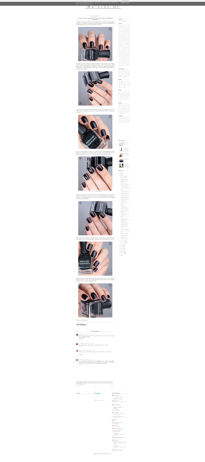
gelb (127, 94)
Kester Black (125, 44)
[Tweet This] (79, 325)
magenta (126, 96)
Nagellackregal (122, 120)
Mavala (128, 50)
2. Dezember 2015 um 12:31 (89, 343)
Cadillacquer (128, 29)
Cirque (120, 31)
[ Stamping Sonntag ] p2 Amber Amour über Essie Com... (124, 227)
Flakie (119, 82)
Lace (119, 109)
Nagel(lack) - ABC (126, 75)
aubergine (123, 93)
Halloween (125, 108)
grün (121, 95)
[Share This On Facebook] (77, 325)
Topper (128, 86)
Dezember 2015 (123, 176)
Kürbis (129, 108)
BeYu (129, 26)
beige (126, 93)
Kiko (129, 44)
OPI (121, 54)
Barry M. (126, 26)
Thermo (124, 86)
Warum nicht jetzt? (117, 428)
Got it (128, 2)
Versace (126, 62)
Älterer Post (111, 386)
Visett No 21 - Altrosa (117, 438)
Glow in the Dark (126, 82)
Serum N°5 (122, 60)
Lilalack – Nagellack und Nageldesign (118, 408)
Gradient (128, 107)
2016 (120, 173)
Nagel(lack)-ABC (94, 0)
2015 (120, 175)
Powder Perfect (123, 56)
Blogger (110, 453)
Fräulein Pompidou (117, 430)
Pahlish (126, 54)
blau (129, 93)
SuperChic (128, 61)
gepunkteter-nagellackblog (118, 437)
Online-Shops (102, 0)
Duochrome (128, 81)
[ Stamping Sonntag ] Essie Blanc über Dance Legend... (124, 212)
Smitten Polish (127, 60)
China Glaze (125, 30)
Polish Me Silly (123, 55)
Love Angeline (124, 49)
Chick (122, 30)
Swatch (123, 122)
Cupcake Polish (127, 32)
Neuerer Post (79, 386)
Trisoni (120, 62)
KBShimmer (128, 43)
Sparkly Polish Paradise (118, 422)
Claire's (122, 31)
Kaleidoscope (121, 44)
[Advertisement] (125, 131)
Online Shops (121, 121)
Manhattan (124, 50)
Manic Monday (121, 74)
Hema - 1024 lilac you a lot (118, 396)
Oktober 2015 (122, 241)
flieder (125, 94)
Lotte (80, 350)
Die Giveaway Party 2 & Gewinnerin (126, 143)
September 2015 (123, 242)
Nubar (120, 54)
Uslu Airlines (123, 62)
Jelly (122, 83)
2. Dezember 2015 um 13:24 (86, 350)
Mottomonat (127, 74)
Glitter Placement (122, 107)
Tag (125, 122)
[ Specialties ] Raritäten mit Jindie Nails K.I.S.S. (127, 154)
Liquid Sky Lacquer (126, 48)
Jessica (124, 43)
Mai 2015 (122, 248)
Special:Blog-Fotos (110, 0)
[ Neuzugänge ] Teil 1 (123, 218)
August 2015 (122, 244)
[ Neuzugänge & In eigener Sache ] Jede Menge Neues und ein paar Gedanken (126, 150)
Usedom (127, 122)
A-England (120, 25)
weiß (121, 100)
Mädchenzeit (121, 75)
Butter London (121, 29)
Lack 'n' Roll (115, 412)
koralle (120, 96)
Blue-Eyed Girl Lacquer (117, 450)
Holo (119, 83)
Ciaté (129, 30)
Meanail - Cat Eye (116, 426)
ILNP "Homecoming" (117, 410)
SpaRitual (120, 61)
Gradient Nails (121, 108)
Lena (80, 359)
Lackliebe (115, 440)
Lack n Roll (81, 343)
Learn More (123, 2)
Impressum (118, 0)
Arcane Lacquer (127, 25)
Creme (122, 81)
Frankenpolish (127, 38)
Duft (124, 81)
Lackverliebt (115, 395)
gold (129, 94)
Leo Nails (122, 109)
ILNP (121, 42)
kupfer (122, 96)
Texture (120, 86)
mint (129, 96)
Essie (126, 36)
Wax (123, 87)
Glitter (122, 82)
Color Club (125, 31)
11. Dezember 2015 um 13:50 (86, 359)
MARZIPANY (116, 400)
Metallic (128, 83)
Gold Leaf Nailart (116, 431)
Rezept (125, 121)
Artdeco (120, 26)
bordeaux (120, 94)
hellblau (123, 95)
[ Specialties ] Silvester (123, 183)
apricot (120, 93)
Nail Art (126, 109)
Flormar (123, 38)
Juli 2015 (121, 245)
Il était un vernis (126, 42)
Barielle (123, 26)
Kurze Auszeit (122, 205)
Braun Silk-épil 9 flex (117, 405)
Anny (123, 25)
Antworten (81, 339)
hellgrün (126, 95)
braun (123, 94)
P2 (124, 54)
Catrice (120, 30)
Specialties (82, 0)
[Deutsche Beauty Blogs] (99, 400)
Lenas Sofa (115, 409)
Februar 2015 (122, 252)
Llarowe (120, 49)
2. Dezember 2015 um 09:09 (87, 334)
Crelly (119, 81)
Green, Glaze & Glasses (118, 449)
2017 (120, 172)
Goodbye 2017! (116, 423)
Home (77, 0)
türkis (119, 100)
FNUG (123, 37)
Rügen (129, 121)
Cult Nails (122, 32)
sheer (125, 87)
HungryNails (115, 433)
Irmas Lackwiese (116, 404)
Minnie (80, 334)
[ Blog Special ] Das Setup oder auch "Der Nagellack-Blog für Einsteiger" (126, 166)
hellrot (129, 95)
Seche (119, 60)
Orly (123, 54)
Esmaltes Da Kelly (122, 36)
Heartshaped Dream (117, 416)
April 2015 (122, 249)
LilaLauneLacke (127, 73)
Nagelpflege (128, 120)
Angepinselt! (115, 425)
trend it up (120, 66)
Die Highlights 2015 (123, 177)
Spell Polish (124, 61)
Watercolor (120, 87)
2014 (120, 255)
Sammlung (88, 0)
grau (119, 95)
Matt (125, 83)
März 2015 (122, 251)
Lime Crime (120, 48)
